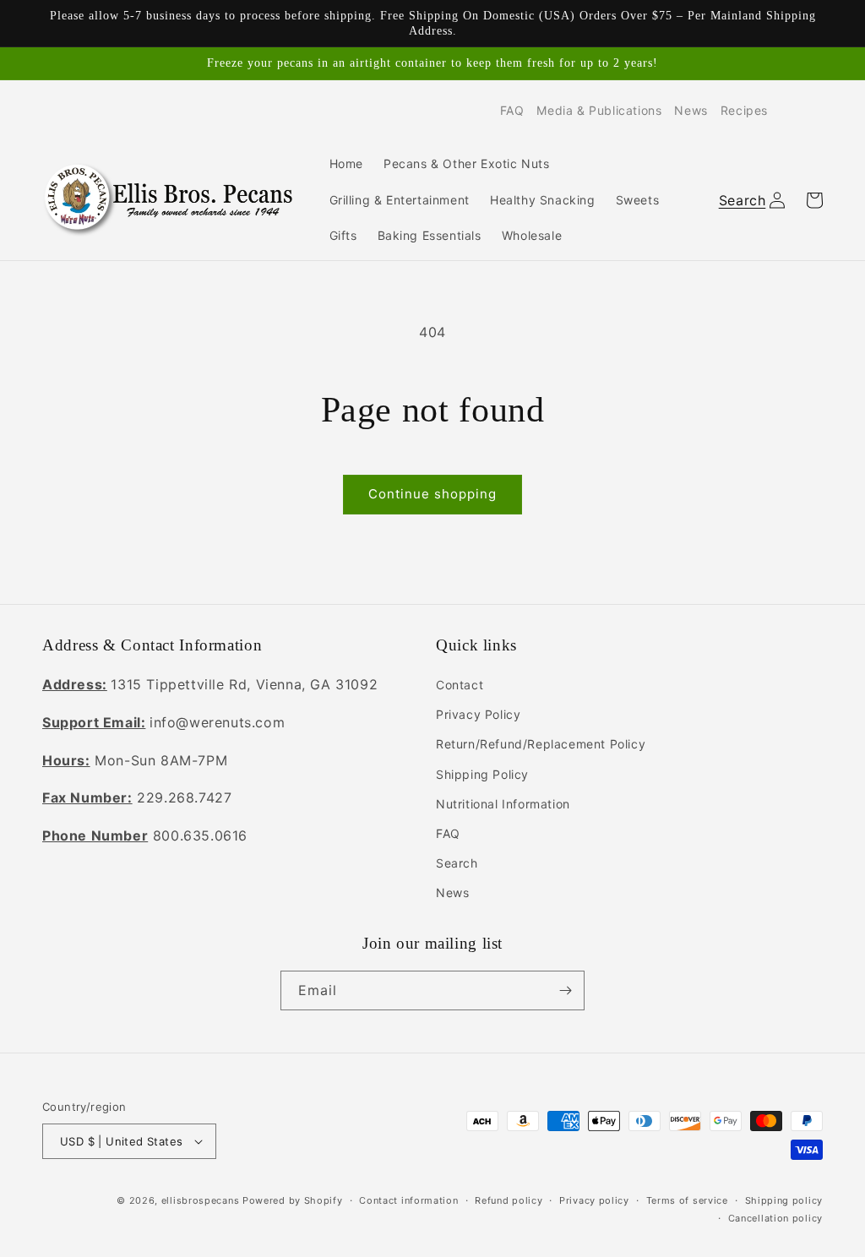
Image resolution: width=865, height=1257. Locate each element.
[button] (740, 200)
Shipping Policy (482, 774)
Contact (459, 684)
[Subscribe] (565, 990)
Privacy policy (594, 1200)
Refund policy (508, 1200)
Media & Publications (598, 110)
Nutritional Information (503, 804)
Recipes (744, 110)
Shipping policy (784, 1200)
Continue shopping (432, 494)
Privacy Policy (478, 714)
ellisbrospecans (200, 1200)
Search (457, 863)
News (690, 110)
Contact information (408, 1200)
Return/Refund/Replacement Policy (540, 744)
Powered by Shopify (292, 1200)
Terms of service (687, 1200)
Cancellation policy (775, 1218)
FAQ (512, 110)
